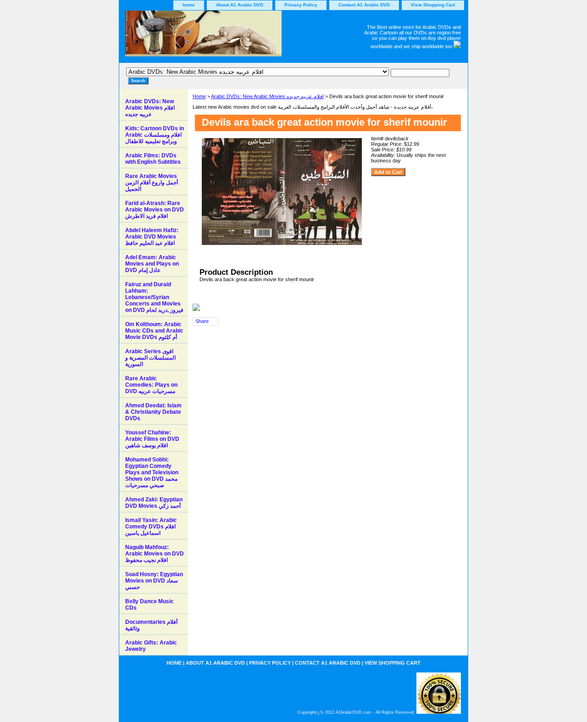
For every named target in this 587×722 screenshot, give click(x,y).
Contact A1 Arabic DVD (364, 4)
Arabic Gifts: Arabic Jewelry (151, 645)
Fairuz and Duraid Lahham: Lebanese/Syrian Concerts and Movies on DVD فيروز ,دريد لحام (154, 297)
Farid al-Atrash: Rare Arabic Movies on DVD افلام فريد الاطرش (154, 209)
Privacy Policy (300, 4)
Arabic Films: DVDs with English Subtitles (153, 158)
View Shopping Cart (433, 4)
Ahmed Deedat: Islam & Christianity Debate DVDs (153, 412)
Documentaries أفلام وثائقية (151, 625)
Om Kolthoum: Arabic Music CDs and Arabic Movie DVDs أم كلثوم (154, 330)
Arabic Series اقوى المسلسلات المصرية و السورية (150, 357)
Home (199, 96)
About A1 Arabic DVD (239, 4)
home (189, 4)
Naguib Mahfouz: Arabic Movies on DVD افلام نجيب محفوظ (154, 553)
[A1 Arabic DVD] (234, 37)
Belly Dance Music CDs (149, 604)
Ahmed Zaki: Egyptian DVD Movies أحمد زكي (154, 502)
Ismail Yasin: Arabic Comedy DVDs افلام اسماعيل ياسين (151, 526)
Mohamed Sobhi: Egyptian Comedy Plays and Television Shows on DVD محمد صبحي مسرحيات (151, 472)
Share (202, 321)
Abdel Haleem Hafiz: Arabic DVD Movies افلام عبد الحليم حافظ (151, 236)
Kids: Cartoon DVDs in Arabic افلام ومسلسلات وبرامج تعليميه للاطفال (154, 134)
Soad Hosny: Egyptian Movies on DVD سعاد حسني (154, 580)
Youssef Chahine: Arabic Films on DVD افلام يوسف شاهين (152, 439)
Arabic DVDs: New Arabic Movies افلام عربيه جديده (267, 96)
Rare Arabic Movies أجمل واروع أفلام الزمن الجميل (151, 182)
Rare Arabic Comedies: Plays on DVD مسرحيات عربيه (151, 384)
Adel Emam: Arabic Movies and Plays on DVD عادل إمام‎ (152, 263)
